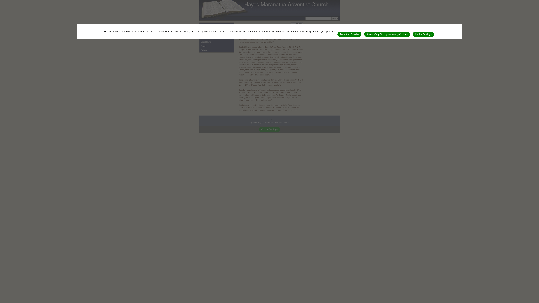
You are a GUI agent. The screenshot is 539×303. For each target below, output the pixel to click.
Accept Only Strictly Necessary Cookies (387, 34)
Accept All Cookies (349, 34)
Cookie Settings (423, 34)
